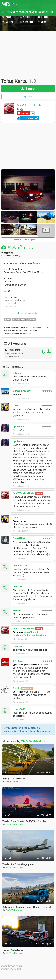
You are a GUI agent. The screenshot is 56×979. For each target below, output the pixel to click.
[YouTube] (21, 109)
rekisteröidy (10, 730)
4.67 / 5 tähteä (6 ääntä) (10, 255)
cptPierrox (18, 426)
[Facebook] (18, 109)
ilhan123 (17, 586)
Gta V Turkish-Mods (29, 105)
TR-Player (18, 660)
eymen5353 (19, 709)
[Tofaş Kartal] (28, 189)
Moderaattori (27, 688)
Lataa (30, 88)
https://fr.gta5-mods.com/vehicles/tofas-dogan (30, 633)
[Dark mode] (47, 12)
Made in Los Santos (11, 968)
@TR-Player (19, 691)
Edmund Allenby (22, 390)
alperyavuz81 (20, 565)
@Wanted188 (31, 664)
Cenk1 (16, 405)
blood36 (17, 646)
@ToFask (18, 631)
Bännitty (39, 493)
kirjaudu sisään (30, 727)
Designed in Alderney (11, 965)
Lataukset (12, 249)
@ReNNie (18, 664)
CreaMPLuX (19, 538)
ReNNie (17, 688)
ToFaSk (17, 610)
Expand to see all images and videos (28, 239)
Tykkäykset (28, 249)
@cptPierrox (19, 520)
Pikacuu (17, 372)
